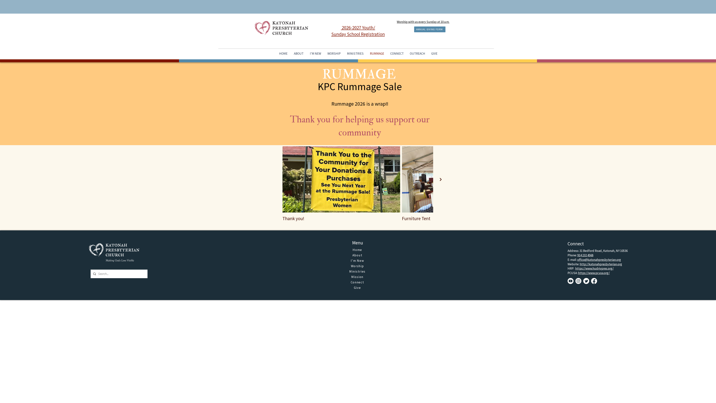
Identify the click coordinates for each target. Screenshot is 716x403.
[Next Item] (440, 179)
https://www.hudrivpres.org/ (594, 268)
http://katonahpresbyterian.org (601, 264)
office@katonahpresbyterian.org (599, 260)
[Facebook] (594, 281)
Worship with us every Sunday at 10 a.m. (423, 22)
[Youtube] (571, 281)
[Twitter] (586, 281)
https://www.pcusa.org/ (594, 273)
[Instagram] (578, 281)
